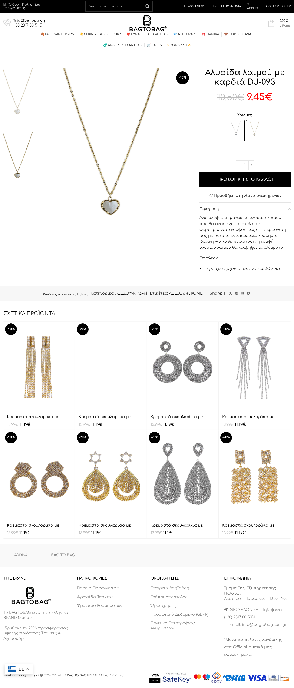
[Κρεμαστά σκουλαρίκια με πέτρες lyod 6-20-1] (111, 367)
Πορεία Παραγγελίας (98, 588)
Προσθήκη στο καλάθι (245, 179)
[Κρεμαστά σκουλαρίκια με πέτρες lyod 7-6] (111, 475)
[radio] (236, 130)
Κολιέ (142, 293)
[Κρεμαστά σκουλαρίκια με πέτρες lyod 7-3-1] (39, 475)
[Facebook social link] (225, 293)
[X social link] (231, 293)
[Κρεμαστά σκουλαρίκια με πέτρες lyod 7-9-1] (183, 475)
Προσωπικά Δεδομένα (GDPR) (179, 614)
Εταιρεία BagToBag (170, 588)
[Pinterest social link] (237, 293)
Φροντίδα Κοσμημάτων (99, 606)
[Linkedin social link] (242, 293)
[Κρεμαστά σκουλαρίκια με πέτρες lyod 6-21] (255, 367)
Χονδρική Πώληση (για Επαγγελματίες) (21, 6)
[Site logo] (147, 23)
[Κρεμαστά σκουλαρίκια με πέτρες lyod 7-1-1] (183, 367)
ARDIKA (21, 555)
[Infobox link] (24, 23)
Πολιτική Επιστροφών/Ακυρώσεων (173, 625)
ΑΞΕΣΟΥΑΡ (125, 293)
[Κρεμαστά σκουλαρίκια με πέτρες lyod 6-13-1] (39, 367)
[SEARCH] (147, 6)
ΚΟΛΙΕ (197, 293)
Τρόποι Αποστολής (169, 597)
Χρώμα (244, 115)
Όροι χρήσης (163, 606)
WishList (252, 8)
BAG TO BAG (63, 555)
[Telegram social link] (248, 293)
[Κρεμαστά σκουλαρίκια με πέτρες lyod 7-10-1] (255, 475)
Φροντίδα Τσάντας (95, 597)
